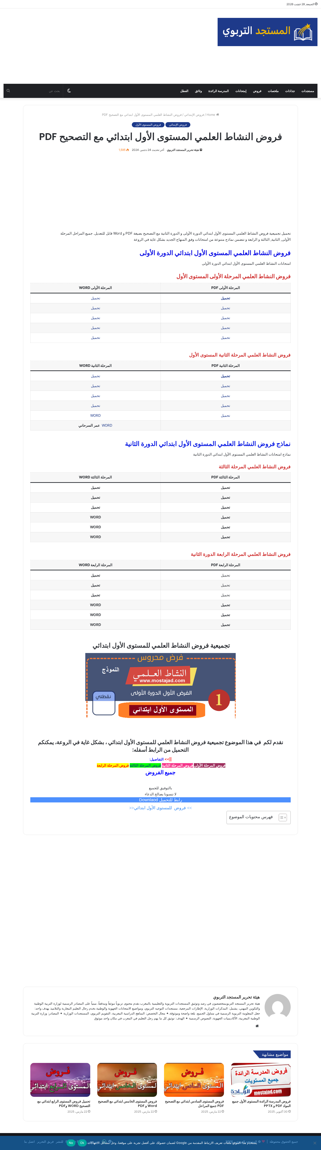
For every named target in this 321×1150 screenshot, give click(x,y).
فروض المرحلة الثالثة (145, 765)
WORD (95, 415)
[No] (315, 1143)
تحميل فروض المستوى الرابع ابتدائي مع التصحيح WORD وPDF (63, 1103)
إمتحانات (241, 91)
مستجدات (307, 91)
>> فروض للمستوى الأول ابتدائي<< (160, 807)
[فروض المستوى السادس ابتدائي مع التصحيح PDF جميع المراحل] (194, 1080)
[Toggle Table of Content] (280, 817)
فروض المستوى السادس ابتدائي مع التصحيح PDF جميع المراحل (194, 1103)
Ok (82, 1143)
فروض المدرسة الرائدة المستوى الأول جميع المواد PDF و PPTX (261, 1103)
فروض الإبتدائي (194, 114)
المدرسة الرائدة (218, 91)
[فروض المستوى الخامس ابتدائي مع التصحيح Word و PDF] (127, 1080)
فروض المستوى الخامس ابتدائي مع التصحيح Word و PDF (127, 1103)
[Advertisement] (107, 46)
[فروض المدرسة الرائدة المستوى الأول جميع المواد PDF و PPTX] (261, 1080)
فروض (257, 91)
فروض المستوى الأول (148, 124)
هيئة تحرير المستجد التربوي (183, 150)
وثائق (198, 91)
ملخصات (273, 91)
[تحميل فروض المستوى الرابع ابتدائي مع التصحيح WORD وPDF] (60, 1080)
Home (211, 114)
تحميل (95, 298)
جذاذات (290, 91)
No (71, 1143)
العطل (184, 91)
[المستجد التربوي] (267, 32)
